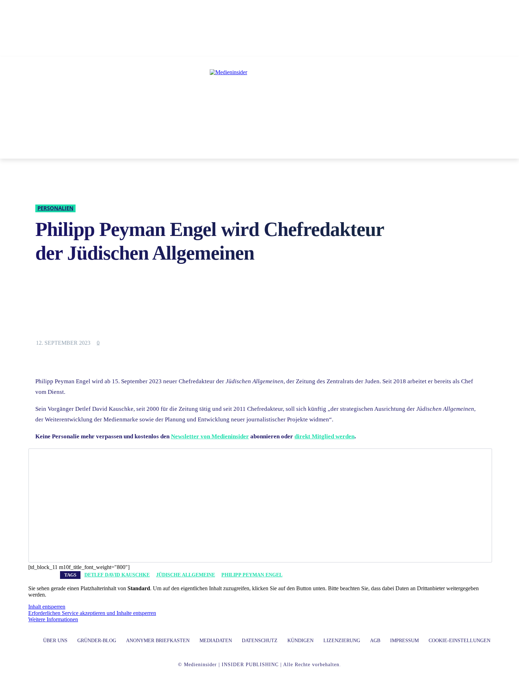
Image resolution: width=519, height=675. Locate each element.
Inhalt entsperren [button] (46, 607)
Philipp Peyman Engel (251, 575)
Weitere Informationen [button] (53, 619)
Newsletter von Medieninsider (210, 436)
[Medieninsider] (259, 101)
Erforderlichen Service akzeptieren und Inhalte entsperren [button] (92, 613)
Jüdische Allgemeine (185, 575)
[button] (361, 150)
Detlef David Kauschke (117, 575)
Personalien (55, 208)
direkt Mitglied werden (324, 436)
